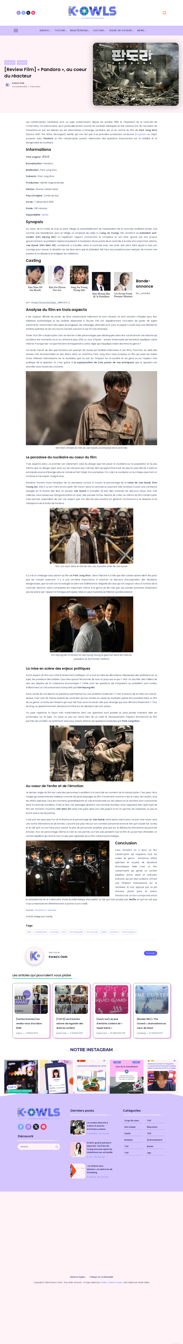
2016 (29, 932)
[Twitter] (28, 13)
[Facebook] (23, 13)
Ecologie (54, 932)
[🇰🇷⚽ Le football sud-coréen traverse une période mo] (162, 1077)
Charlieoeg (141, 1033)
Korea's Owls (18, 83)
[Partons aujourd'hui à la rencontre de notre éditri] (56, 1077)
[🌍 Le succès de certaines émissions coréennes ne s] (21, 1077)
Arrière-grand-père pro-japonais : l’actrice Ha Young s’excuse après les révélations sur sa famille (100, 1147)
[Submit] (57, 1146)
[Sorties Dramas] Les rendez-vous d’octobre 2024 (29, 1023)
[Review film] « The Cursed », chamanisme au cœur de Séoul (151, 1023)
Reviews (10, 62)
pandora (114, 932)
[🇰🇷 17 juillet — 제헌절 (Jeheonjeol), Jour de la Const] (127, 1077)
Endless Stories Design (111, 1282)
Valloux (19, 1033)
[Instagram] (18, 13)
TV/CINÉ (22, 62)
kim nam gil (92, 932)
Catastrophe (41, 932)
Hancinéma (40, 910)
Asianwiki (52, 910)
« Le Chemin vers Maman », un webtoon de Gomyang (99, 1169)
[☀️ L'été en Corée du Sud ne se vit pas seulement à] (91, 1077)
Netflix (45, 214)
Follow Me (150, 953)
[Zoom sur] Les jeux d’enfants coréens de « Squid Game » (109, 1023)
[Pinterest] (33, 13)
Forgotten (141, 134)
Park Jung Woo (129, 932)
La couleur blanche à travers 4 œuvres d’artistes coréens (97, 1126)
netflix (103, 932)
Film (64, 932)
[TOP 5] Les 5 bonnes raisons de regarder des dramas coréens (69, 1023)
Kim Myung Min (76, 932)
